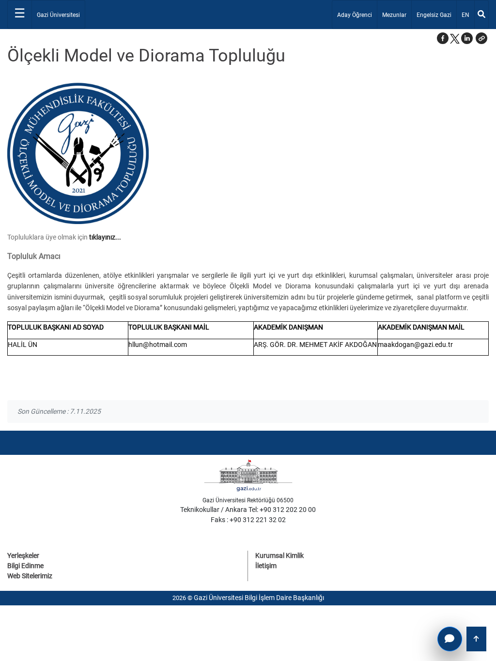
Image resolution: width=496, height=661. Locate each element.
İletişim (266, 566)
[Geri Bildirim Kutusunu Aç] (449, 639)
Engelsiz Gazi (434, 15)
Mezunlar (394, 15)
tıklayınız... (105, 237)
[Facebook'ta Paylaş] (442, 38)
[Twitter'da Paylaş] (455, 38)
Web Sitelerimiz (29, 576)
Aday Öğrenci (354, 15)
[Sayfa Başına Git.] (476, 639)
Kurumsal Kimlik (279, 555)
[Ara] (481, 14)
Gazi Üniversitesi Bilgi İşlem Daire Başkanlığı (259, 597)
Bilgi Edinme (25, 566)
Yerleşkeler (23, 555)
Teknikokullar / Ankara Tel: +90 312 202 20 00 (248, 509)
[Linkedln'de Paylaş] (467, 38)
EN (467, 14)
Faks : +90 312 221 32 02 (248, 520)
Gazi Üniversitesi (58, 15)
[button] (481, 38)
